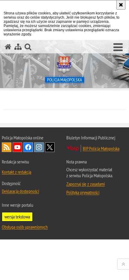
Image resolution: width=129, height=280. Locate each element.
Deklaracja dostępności (20, 191)
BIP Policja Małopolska (101, 148)
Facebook (28, 147)
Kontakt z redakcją (16, 172)
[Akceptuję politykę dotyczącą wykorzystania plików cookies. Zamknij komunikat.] (120, 5)
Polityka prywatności (82, 192)
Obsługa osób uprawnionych (25, 227)
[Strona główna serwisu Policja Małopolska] (8, 46)
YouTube (17, 147)
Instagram (39, 147)
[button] (118, 47)
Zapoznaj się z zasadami (85, 184)
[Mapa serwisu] (18, 46)
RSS (6, 147)
